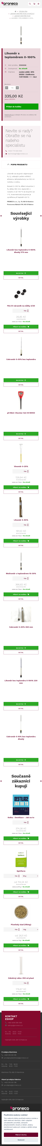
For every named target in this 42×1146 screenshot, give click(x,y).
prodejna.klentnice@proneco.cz (16, 1058)
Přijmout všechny (21, 1135)
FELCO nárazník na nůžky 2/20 (21, 306)
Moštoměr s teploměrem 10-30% (21, 573)
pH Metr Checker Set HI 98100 (21, 413)
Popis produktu (19, 164)
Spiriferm (21, 871)
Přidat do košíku (13, 107)
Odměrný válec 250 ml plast (21, 978)
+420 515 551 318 (10, 1082)
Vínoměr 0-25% (21, 466)
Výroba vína (23, 11)
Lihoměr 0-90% (21, 520)
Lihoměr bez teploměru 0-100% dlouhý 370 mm (21, 251)
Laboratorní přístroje (22, 16)
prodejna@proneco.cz (12, 1085)
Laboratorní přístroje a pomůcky (22, 14)
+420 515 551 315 (10, 1055)
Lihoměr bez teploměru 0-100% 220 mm (21, 681)
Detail (21, 278)
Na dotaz (19, 273)
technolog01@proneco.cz (18, 154)
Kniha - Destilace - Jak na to (21, 817)
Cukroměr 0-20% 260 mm (21, 627)
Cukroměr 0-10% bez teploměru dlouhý (21, 737)
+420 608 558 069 (15, 1023)
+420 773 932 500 (15, 151)
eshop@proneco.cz (15, 1025)
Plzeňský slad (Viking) (21, 924)
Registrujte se (9, 115)
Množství (8, 84)
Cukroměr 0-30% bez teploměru (21, 359)
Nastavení (21, 1140)
